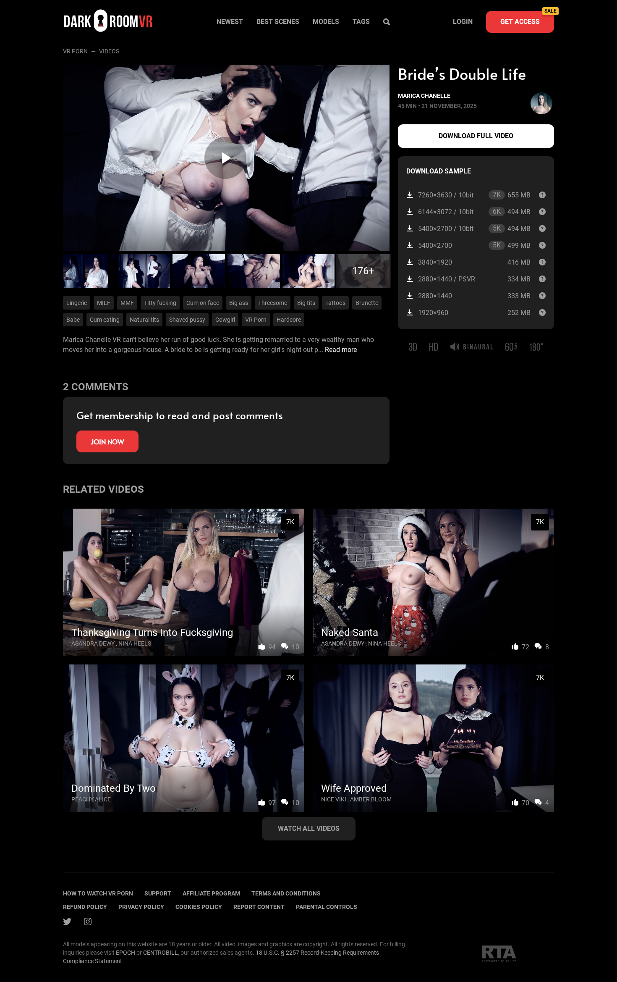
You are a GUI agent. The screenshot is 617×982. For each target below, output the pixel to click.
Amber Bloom (371, 799)
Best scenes (277, 22)
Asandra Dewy (93, 643)
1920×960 (474, 313)
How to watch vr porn (98, 893)
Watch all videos (309, 828)
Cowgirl (225, 319)
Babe (73, 319)
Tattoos (335, 302)
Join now (107, 441)
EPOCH (125, 952)
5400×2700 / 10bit (474, 228)
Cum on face (202, 302)
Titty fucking (160, 302)
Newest (230, 22)
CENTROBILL (160, 952)
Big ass (238, 302)
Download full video (476, 136)
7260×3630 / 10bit (474, 195)
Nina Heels (134, 643)
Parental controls (326, 906)
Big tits (306, 302)
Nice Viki (333, 799)
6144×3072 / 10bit (474, 211)
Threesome (272, 302)
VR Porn (75, 51)
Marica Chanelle (424, 95)
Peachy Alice (91, 799)
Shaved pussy (187, 319)
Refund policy (85, 906)
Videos (109, 51)
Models (326, 22)
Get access (527, 18)
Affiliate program (211, 893)
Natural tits (144, 319)
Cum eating (105, 319)
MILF (103, 302)
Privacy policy (141, 906)
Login (463, 22)
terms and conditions (286, 893)
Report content (259, 906)
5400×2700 (474, 245)
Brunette (367, 302)
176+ (363, 271)
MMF (127, 302)
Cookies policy (198, 906)
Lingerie (76, 302)
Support (157, 893)
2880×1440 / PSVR (474, 279)
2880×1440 (474, 296)
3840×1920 (474, 262)
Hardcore (289, 319)
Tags (361, 22)
